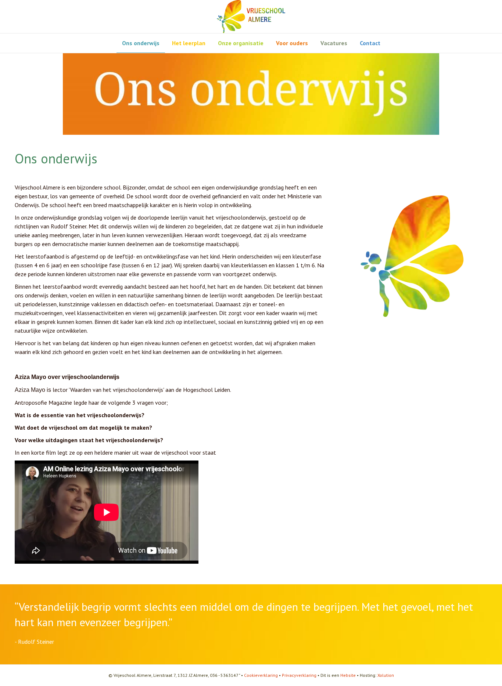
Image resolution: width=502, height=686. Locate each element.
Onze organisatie (240, 43)
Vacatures (333, 43)
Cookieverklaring (261, 675)
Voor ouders (292, 43)
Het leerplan (188, 43)
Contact (370, 43)
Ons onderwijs (140, 43)
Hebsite (348, 675)
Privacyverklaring (299, 675)
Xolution (385, 675)
